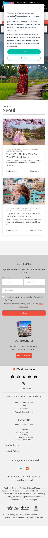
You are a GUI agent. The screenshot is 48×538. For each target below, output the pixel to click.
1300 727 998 (27, 424)
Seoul (30, 149)
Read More (34, 171)
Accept (24, 52)
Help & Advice (12, 450)
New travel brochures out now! (28, 2)
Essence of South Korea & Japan (18, 210)
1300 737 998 (24, 388)
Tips (7, 208)
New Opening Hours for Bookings (24, 396)
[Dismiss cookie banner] (40, 8)
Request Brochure (24, 355)
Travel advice (11, 149)
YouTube (29, 376)
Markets (19, 151)
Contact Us (24, 419)
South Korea (22, 149)
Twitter (18, 376)
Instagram (24, 376)
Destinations (12, 445)
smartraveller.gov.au (31, 499)
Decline (24, 58)
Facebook (12, 376)
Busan (38, 208)
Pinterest (35, 376)
